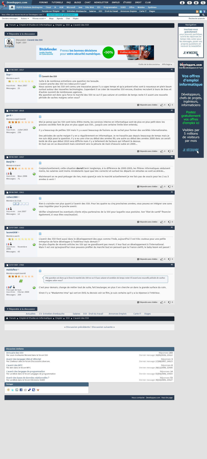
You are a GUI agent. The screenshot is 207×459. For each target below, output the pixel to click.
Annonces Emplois (128, 11)
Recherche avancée (197, 18)
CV (63, 11)
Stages (152, 11)
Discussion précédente (78, 327)
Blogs (77, 2)
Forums (43, 2)
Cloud (48, 7)
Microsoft (71, 7)
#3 (172, 157)
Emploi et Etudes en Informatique (35, 25)
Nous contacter (138, 398)
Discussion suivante (102, 327)
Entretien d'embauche (77, 11)
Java (80, 7)
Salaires (92, 11)
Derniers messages (10, 18)
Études (127, 2)
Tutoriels (57, 2)
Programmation (110, 7)
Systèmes (152, 7)
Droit (138, 2)
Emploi (115, 2)
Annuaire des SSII (14, 353)
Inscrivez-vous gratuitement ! (62, 15)
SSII (100, 11)
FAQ (68, 2)
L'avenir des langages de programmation (25, 371)
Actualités (30, 314)
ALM (61, 7)
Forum (12, 25)
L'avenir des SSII (35, 40)
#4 (172, 192)
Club (148, 2)
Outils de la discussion (148, 64)
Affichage (166, 64)
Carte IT (143, 11)
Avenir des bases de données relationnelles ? (27, 378)
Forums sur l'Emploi (50, 11)
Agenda (60, 18)
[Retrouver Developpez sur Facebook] (204, 11)
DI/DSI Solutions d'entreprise (29, 7)
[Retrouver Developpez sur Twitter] (200, 11)
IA (55, 7)
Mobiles (141, 7)
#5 (172, 227)
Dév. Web (89, 7)
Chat (87, 2)
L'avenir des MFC (14, 365)
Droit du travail (111, 11)
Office (131, 7)
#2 (172, 110)
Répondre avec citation (148, 105)
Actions (24, 18)
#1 (172, 70)
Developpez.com (153, 398)
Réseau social (38, 18)
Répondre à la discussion (21, 33)
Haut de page (167, 398)
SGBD (123, 7)
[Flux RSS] (197, 11)
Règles (75, 18)
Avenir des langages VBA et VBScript (23, 359)
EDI (98, 7)
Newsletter (101, 2)
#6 (172, 265)
